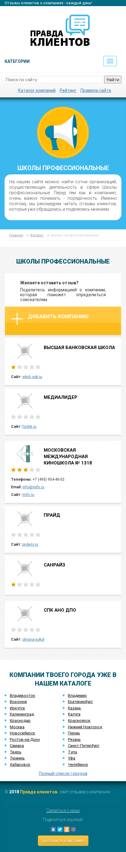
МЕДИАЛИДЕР (60, 397)
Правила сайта (95, 90)
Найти (113, 79)
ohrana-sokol (33, 639)
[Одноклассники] (66, 829)
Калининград (22, 714)
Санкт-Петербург (83, 745)
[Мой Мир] (73, 829)
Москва (17, 727)
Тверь (15, 752)
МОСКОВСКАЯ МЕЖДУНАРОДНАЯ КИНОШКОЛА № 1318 (68, 456)
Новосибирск (22, 733)
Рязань (74, 739)
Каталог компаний (37, 90)
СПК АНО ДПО (60, 610)
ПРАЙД (52, 515)
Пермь (74, 733)
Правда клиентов (38, 791)
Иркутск (17, 708)
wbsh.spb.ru (32, 377)
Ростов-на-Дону (25, 739)
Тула (72, 752)
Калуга (74, 714)
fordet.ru (29, 426)
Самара (17, 745)
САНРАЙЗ (54, 565)
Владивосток (22, 695)
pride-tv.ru (30, 544)
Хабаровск (20, 764)
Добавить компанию (58, 316)
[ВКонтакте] (53, 829)
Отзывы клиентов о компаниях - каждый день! (48, 3)
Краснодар (20, 720)
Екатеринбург (80, 701)
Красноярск (79, 720)
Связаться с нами (63, 810)
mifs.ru (28, 495)
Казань (74, 708)
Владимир (77, 695)
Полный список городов (63, 773)
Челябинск (78, 764)
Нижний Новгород (85, 727)
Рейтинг (68, 90)
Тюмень (17, 758)
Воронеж (18, 701)
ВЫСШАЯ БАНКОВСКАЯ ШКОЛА (79, 347)
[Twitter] (60, 829)
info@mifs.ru (33, 487)
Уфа (71, 758)
